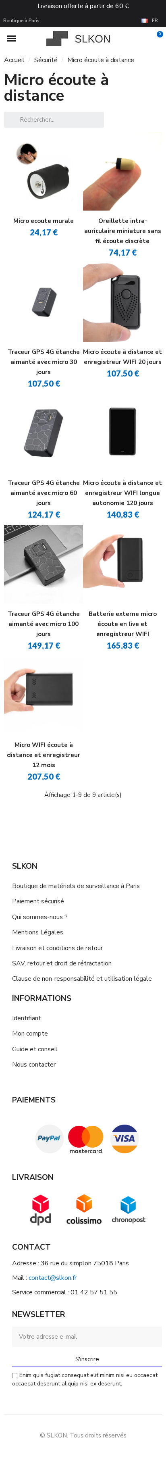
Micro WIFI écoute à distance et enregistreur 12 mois (43, 755)
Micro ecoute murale (43, 221)
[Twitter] (110, 1455)
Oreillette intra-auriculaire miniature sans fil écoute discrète (122, 231)
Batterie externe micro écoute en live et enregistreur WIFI (123, 624)
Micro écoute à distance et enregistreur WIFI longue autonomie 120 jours (122, 493)
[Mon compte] (143, 38)
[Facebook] (56, 1455)
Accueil (14, 60)
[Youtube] (92, 1455)
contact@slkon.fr (53, 1277)
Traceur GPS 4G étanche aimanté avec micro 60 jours (44, 493)
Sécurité (46, 60)
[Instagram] (74, 1455)
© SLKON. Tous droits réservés (83, 1435)
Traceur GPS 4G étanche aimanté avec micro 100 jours (44, 624)
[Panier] (155, 38)
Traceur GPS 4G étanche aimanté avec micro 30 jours (44, 362)
